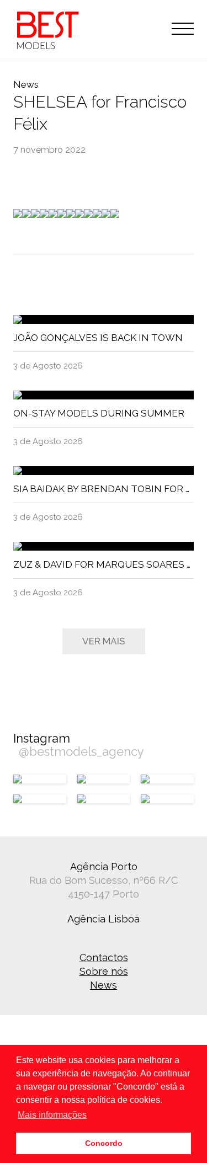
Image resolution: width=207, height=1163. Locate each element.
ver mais (103, 641)
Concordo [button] (104, 1143)
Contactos (103, 957)
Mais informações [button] (52, 1114)
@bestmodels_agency (81, 751)
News (103, 985)
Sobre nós (103, 971)
